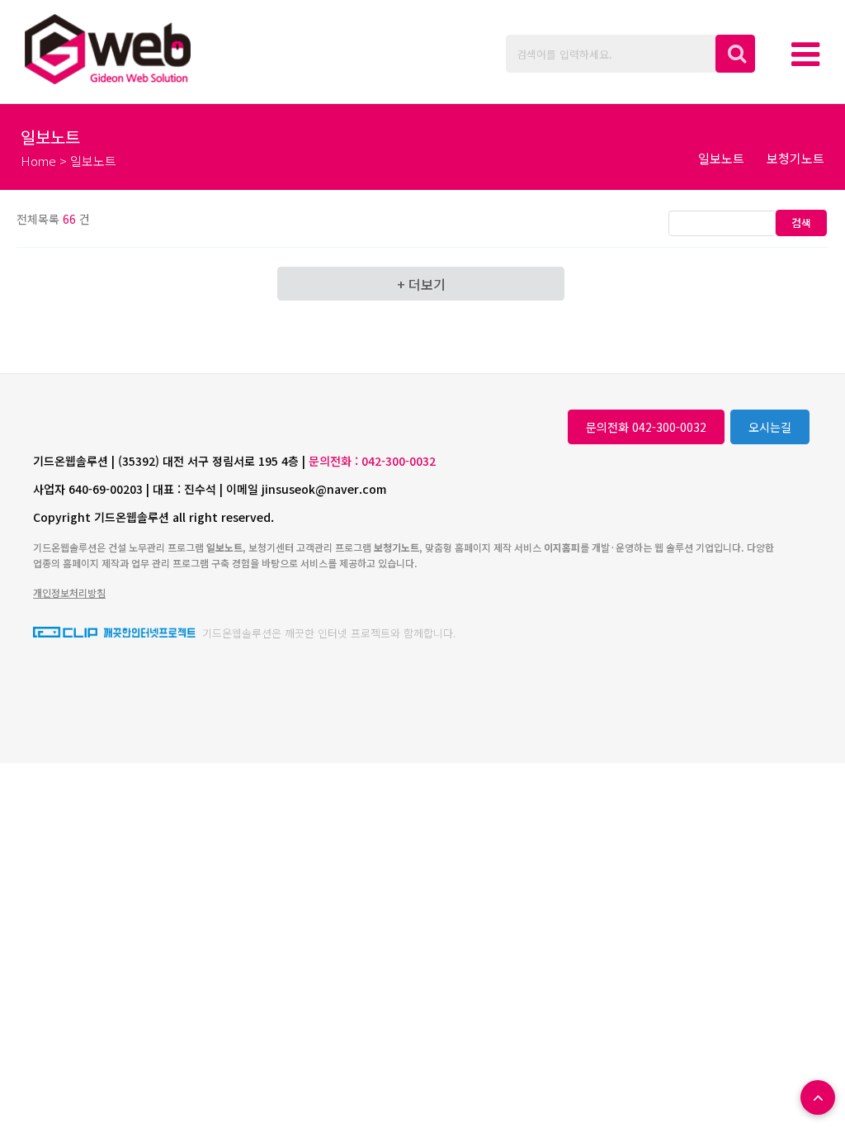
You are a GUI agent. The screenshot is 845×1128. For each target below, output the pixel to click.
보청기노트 (795, 158)
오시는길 (769, 427)
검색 (801, 222)
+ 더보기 (421, 284)
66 (69, 219)
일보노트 (721, 158)
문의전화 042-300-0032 (646, 427)
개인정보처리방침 (69, 592)
